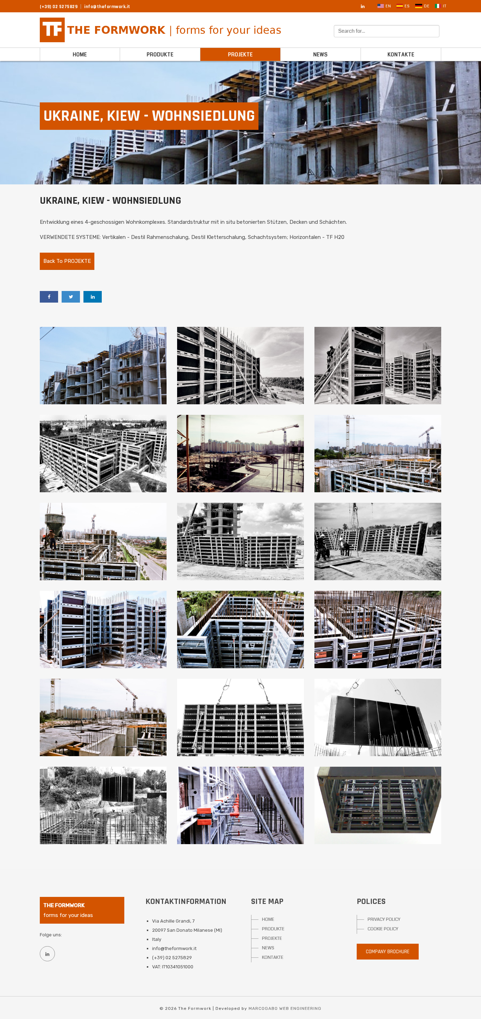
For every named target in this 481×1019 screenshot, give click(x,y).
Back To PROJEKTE (67, 261)
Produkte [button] (160, 54)
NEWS (268, 948)
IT (444, 6)
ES (407, 6)
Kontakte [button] (401, 54)
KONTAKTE (272, 957)
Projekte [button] (240, 54)
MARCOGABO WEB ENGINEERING (285, 1008)
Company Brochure (388, 951)
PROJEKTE (272, 938)
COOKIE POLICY (383, 929)
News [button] (320, 54)
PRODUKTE (273, 929)
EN (388, 6)
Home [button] (80, 54)
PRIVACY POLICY (384, 919)
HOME (268, 919)
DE (427, 6)
